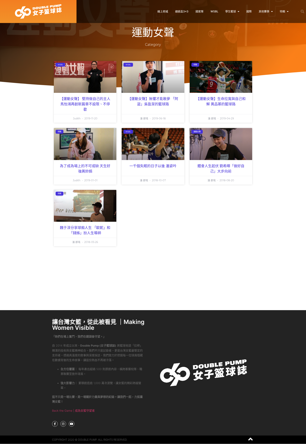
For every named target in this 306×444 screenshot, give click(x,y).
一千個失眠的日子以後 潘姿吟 (152, 166)
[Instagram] (63, 424)
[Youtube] (71, 424)
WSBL (214, 11)
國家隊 (199, 11)
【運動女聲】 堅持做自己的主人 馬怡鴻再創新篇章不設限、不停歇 (85, 104)
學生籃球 (230, 11)
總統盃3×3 (181, 11)
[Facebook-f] (55, 424)
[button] (302, 11)
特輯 (282, 11)
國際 (249, 11)
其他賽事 (264, 11)
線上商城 (162, 11)
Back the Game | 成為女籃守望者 (73, 410)
